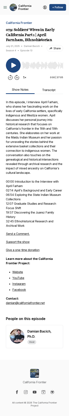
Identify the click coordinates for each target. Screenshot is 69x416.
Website (17, 272)
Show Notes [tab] (20, 89)
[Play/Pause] (13, 65)
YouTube (18, 278)
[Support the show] (45, 7)
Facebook (19, 289)
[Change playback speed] (24, 77)
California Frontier (24, 7)
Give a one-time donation (23, 250)
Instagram (19, 284)
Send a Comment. (18, 234)
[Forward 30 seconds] (17, 77)
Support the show (18, 242)
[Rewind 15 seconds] (10, 77)
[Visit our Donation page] (52, 392)
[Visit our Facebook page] (17, 392)
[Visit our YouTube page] (34, 392)
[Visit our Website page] (43, 392)
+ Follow (57, 7)
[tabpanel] (34, 204)
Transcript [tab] (48, 90)
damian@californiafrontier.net (25, 303)
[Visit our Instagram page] (26, 392)
